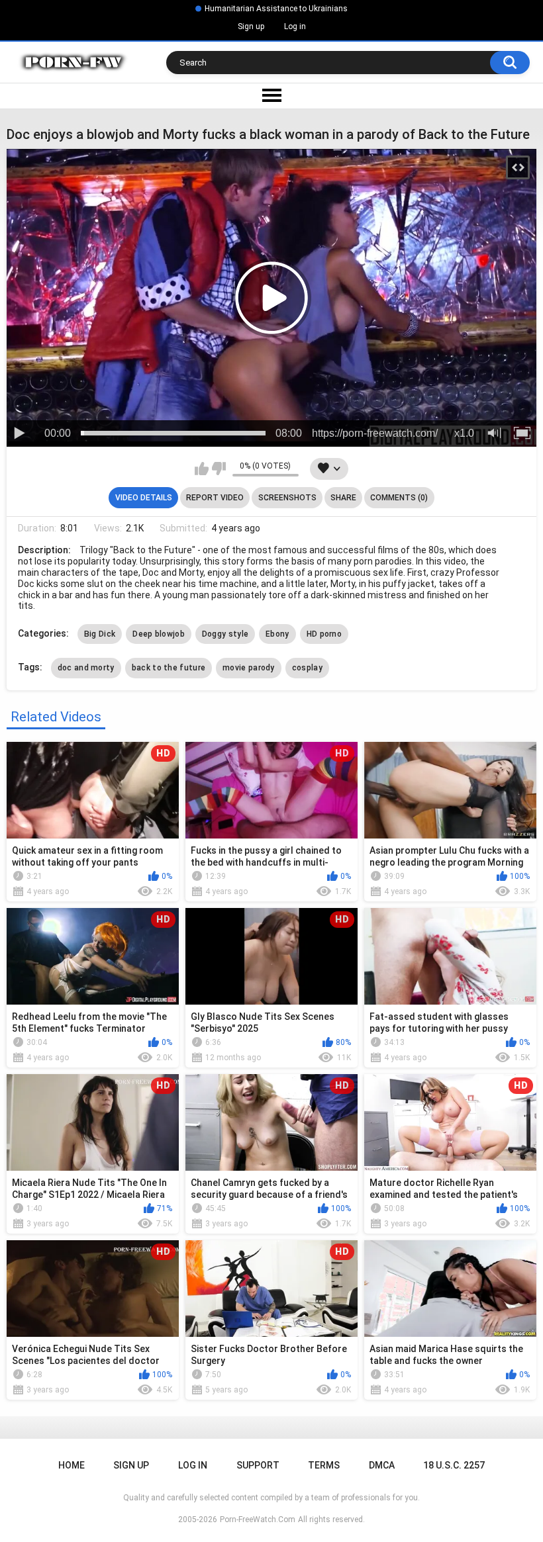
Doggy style (225, 634)
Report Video (215, 497)
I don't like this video (219, 468)
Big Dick (99, 634)
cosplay (307, 667)
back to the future (168, 667)
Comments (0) (399, 497)
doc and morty (86, 667)
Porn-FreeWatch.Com (257, 1519)
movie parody (248, 667)
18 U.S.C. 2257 (454, 1465)
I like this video (202, 468)
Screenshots (287, 497)
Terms (324, 1465)
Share (343, 497)
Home (71, 1465)
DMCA (382, 1465)
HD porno (324, 634)
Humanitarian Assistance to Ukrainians (276, 8)
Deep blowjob (158, 634)
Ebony (277, 634)
